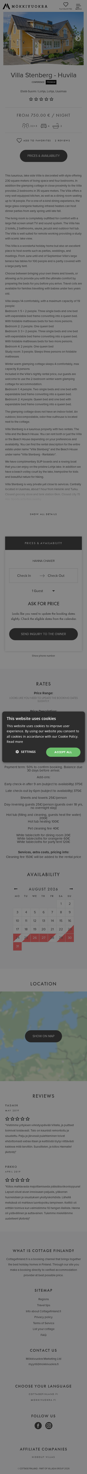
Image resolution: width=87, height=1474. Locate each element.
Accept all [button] (63, 752)
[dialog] (43, 737)
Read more (15, 741)
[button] (26, 752)
